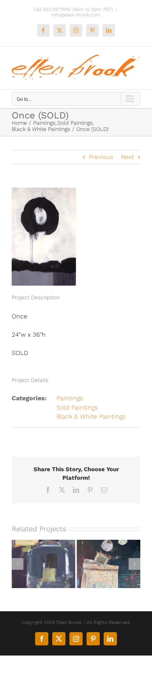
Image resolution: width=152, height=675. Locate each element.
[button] (17, 564)
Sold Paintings (77, 407)
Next (127, 157)
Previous (101, 157)
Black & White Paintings (91, 416)
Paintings (70, 398)
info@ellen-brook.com (76, 15)
